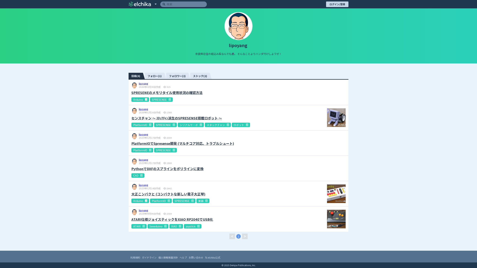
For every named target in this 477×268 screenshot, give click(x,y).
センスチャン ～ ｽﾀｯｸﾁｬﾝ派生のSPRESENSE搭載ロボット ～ (176, 118)
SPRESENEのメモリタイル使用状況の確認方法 (167, 92)
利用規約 (135, 257)
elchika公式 (213, 257)
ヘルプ (183, 257)
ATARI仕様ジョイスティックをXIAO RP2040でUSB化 (172, 219)
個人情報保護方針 (168, 257)
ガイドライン (149, 257)
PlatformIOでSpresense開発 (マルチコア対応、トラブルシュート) (182, 143)
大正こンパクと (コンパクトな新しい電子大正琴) (168, 194)
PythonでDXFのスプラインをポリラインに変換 (167, 168)
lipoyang (143, 83)
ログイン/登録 (337, 4)
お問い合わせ (196, 257)
